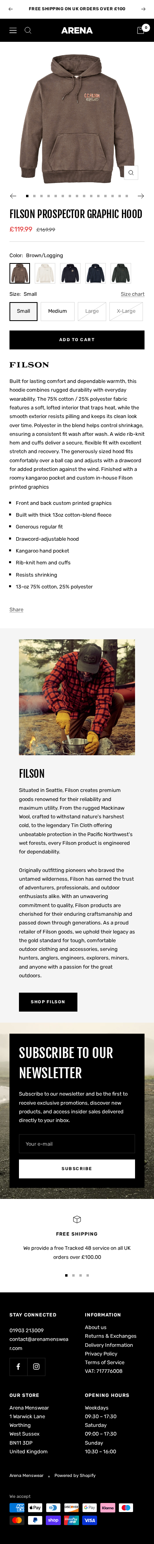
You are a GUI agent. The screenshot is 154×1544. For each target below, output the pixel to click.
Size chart (133, 294)
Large (92, 311)
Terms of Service (104, 1362)
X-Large (126, 311)
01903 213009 (26, 1330)
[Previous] (12, 196)
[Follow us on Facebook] (18, 1367)
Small (23, 311)
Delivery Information (109, 1345)
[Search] (28, 30)
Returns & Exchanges (111, 1336)
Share (16, 609)
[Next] (141, 196)
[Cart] (141, 30)
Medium (57, 311)
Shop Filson (48, 1001)
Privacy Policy (101, 1354)
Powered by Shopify (75, 1475)
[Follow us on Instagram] (36, 1367)
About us (96, 1327)
